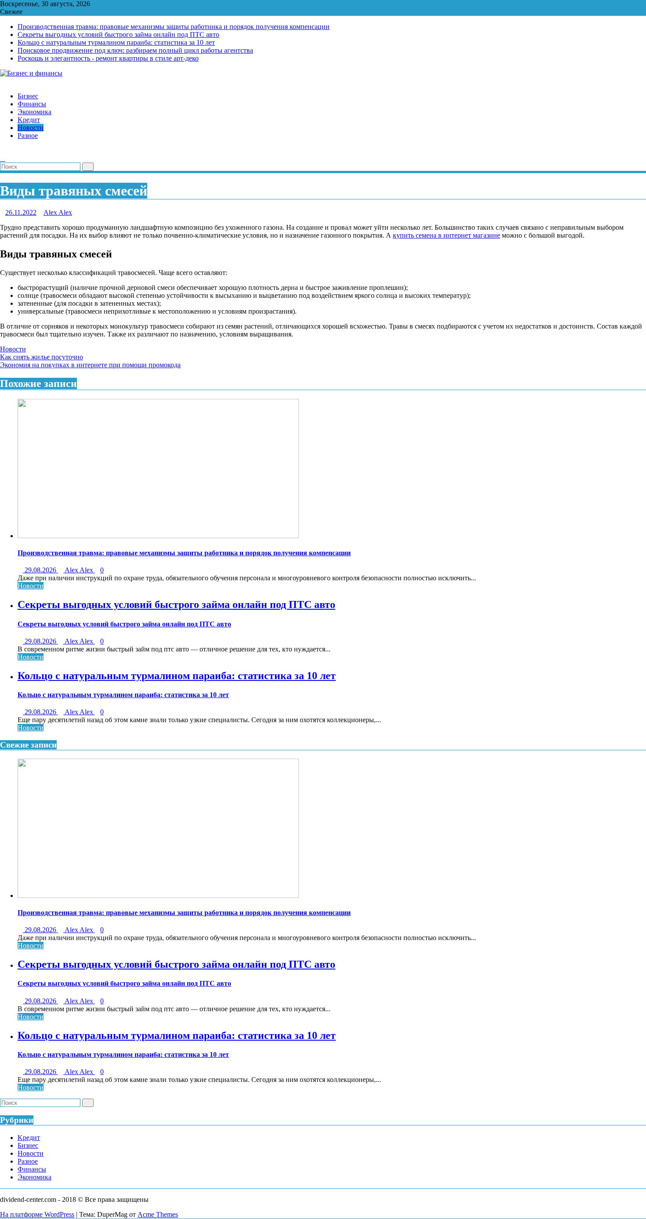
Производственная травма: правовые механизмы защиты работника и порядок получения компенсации (174, 26)
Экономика (34, 1177)
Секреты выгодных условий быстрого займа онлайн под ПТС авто (118, 34)
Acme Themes (158, 1214)
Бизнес (28, 1145)
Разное (28, 1161)
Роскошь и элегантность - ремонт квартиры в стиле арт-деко (108, 58)
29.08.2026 (40, 570)
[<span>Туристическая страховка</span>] (2, 150)
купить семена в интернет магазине (446, 235)
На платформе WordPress (37, 1214)
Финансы (32, 1169)
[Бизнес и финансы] (2, 81)
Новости (13, 349)
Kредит (29, 1137)
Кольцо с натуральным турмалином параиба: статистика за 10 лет (116, 42)
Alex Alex (58, 212)
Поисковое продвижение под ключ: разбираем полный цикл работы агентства (135, 50)
